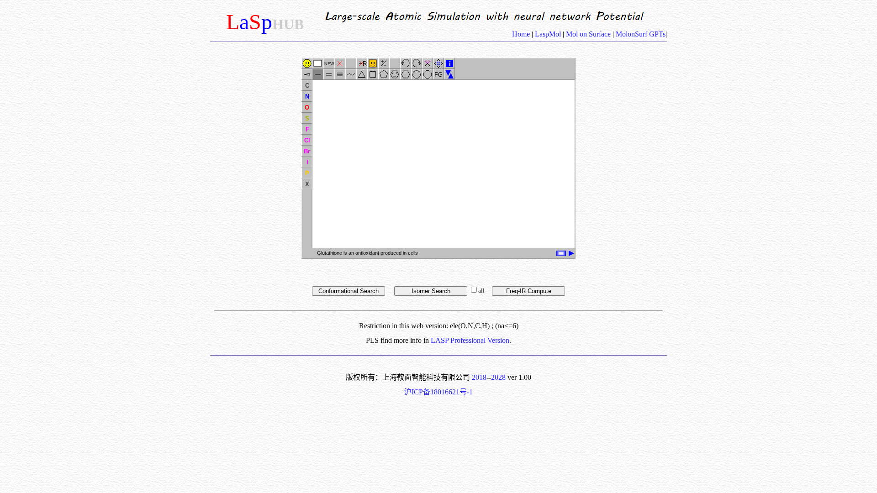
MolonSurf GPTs (640, 34)
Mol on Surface (588, 34)
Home (522, 34)
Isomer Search (431, 291)
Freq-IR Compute (528, 291)
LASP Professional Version (470, 340)
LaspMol (548, 34)
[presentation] (569, 251)
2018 (479, 377)
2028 (498, 377)
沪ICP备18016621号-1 (438, 392)
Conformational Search (348, 291)
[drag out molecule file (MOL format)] (571, 253)
